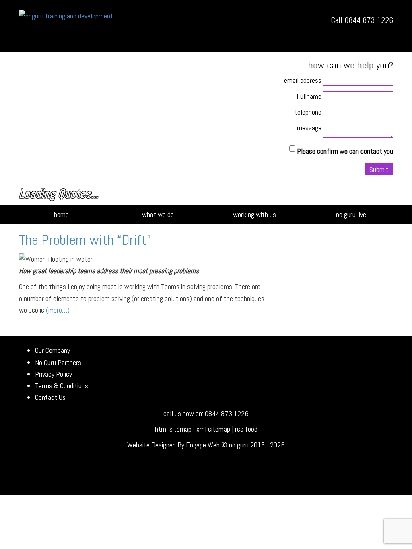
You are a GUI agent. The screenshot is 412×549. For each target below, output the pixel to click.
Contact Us (50, 397)
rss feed (246, 429)
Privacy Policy (53, 374)
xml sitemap (213, 429)
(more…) (58, 310)
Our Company (52, 350)
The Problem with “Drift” (85, 240)
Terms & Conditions (61, 385)
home (61, 214)
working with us (254, 214)
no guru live (351, 214)
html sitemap (173, 429)
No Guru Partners (58, 362)
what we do (158, 214)
